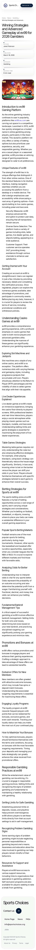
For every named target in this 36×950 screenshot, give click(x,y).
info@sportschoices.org (14, 924)
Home (4, 18)
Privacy (14, 943)
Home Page (9, 919)
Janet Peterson (9, 46)
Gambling (15, 18)
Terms (21, 943)
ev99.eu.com (20, 120)
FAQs (28, 919)
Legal (27, 943)
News (9, 18)
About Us (7, 943)
